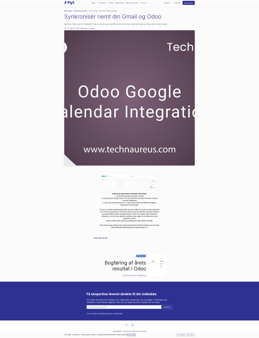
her (146, 227)
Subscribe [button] (167, 307)
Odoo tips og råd (80, 11)
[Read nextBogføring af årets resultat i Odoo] (157, 266)
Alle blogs (68, 11)
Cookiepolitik (131, 334)
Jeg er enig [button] (189, 335)
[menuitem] (94, 3)
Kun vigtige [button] (180, 335)
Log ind (177, 3)
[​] (126, 324)
